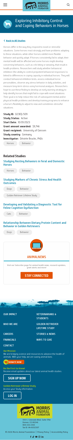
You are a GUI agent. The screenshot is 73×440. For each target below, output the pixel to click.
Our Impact (10, 314)
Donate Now (15, 362)
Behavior (26, 143)
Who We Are (10, 324)
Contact (8, 345)
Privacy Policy (43, 432)
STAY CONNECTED (36, 276)
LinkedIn (42, 437)
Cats (9, 214)
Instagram (39, 437)
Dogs (9, 189)
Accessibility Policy (59, 432)
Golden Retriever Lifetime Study (22, 195)
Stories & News (45, 334)
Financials (9, 340)
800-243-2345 (29, 425)
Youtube (36, 437)
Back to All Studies (15, 41)
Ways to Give (44, 340)
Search (68, 5)
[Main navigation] (5, 4)
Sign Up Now (17, 378)
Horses (10, 143)
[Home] (36, 5)
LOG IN (12, 396)
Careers (8, 334)
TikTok (33, 437)
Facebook (31, 437)
